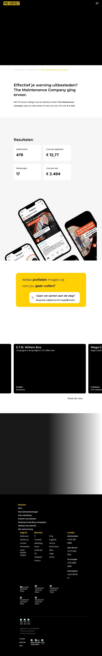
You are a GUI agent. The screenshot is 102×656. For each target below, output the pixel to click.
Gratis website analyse (23, 552)
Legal (51, 553)
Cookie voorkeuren (27, 633)
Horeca (52, 543)
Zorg (51, 536)
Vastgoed (38, 557)
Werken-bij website (27, 526)
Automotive (54, 546)
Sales (51, 550)
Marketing (38, 543)
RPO (20, 508)
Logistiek (52, 539)
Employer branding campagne (32, 522)
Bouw (36, 546)
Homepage (19, 70)
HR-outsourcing (25, 529)
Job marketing (25, 515)
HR (35, 553)
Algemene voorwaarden (29, 628)
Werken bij (24, 539)
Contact (23, 543)
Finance (37, 560)
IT (35, 536)
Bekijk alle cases (75, 398)
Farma (51, 557)
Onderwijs (38, 550)
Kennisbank (24, 546)
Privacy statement (27, 631)
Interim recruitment (27, 519)
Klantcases (32, 70)
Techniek (38, 539)
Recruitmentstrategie (28, 512)
